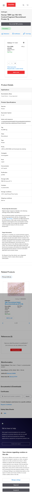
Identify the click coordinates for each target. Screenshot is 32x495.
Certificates (17, 33)
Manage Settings (16, 480)
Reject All (16, 485)
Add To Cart (16, 72)
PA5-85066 (9, 218)
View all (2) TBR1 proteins (16, 24)
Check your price (11, 67)
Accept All (16, 490)
